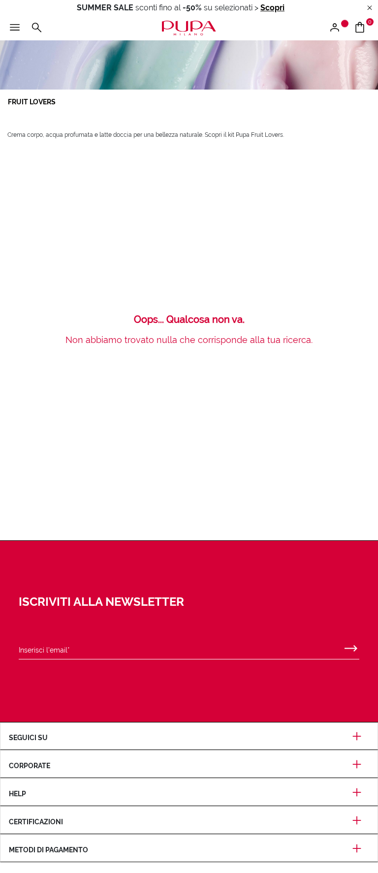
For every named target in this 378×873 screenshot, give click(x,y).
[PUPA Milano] (189, 27)
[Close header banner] (369, 8)
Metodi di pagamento (48, 850)
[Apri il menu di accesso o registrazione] (338, 28)
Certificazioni (36, 822)
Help (17, 794)
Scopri (272, 7)
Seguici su (28, 738)
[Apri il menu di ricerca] (36, 28)
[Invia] (351, 646)
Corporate (29, 766)
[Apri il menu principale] (15, 28)
